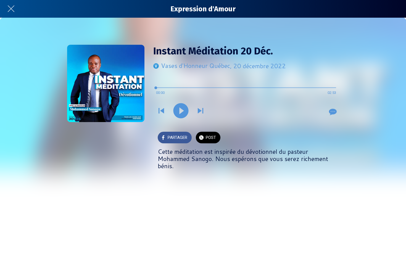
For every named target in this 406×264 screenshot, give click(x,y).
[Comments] (332, 111)
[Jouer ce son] (181, 111)
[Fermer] (11, 9)
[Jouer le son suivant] (200, 111)
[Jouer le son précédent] (161, 111)
